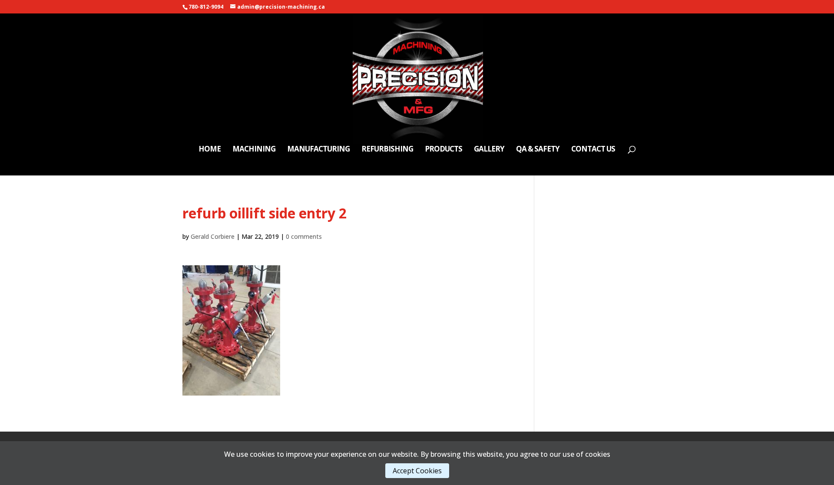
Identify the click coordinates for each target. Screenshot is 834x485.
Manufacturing (318, 150)
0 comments (304, 236)
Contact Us (593, 150)
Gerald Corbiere (213, 236)
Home (210, 150)
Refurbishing (387, 150)
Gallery (489, 150)
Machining (253, 150)
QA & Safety (537, 150)
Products (443, 150)
